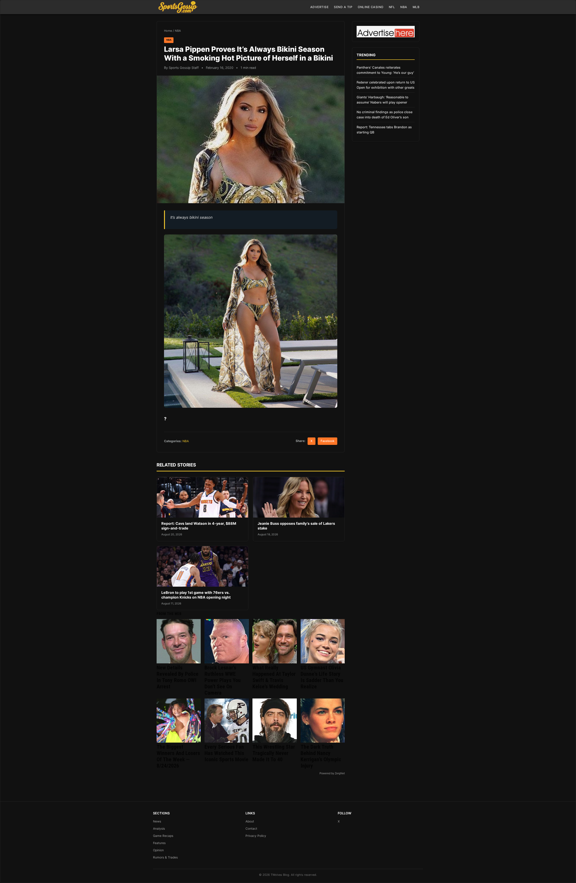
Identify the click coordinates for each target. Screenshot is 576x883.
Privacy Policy (255, 836)
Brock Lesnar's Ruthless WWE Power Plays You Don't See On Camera (223, 680)
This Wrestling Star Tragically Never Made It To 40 (273, 753)
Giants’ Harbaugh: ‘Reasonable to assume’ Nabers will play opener (382, 99)
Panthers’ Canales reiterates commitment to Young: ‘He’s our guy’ (385, 69)
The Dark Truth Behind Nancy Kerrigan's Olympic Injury (321, 756)
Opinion (158, 850)
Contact (251, 828)
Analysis (159, 828)
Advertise (319, 7)
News (157, 821)
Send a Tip (343, 7)
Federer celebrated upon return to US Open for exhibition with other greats (386, 84)
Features (159, 843)
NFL (392, 7)
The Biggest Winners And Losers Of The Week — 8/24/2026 (178, 756)
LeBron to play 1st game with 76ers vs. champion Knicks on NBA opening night (196, 595)
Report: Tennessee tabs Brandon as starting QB (384, 129)
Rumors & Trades (165, 857)
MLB (416, 7)
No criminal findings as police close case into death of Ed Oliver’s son (384, 114)
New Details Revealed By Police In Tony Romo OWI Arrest (177, 677)
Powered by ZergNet (332, 773)
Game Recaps (163, 836)
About (249, 821)
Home (168, 30)
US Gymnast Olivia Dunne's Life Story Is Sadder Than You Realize (322, 677)
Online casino (370, 7)
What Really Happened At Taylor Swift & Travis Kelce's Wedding (274, 677)
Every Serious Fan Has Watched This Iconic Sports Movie (226, 753)
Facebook (327, 441)
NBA (403, 7)
